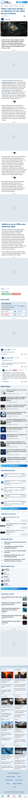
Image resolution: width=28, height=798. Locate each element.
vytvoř (12, 307)
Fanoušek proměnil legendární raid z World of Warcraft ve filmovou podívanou (11, 610)
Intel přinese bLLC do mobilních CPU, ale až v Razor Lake (17, 435)
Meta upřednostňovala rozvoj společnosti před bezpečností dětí (6, 715)
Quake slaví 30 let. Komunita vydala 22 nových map (11, 622)
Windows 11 (8, 90)
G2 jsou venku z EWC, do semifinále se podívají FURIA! (6, 691)
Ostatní (11, 6)
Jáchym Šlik (7, 19)
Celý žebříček (14, 588)
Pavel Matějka (7, 357)
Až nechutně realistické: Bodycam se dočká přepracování (20, 707)
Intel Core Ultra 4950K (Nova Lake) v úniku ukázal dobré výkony (17, 413)
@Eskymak (5, 360)
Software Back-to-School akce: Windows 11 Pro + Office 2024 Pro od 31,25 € (20, 762)
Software (16, 6)
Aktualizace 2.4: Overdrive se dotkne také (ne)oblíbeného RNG (11, 603)
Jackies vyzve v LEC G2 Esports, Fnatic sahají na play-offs (6, 734)
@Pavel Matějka (7, 372)
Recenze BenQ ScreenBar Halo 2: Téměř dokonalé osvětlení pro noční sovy (17, 443)
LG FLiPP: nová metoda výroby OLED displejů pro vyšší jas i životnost (17, 405)
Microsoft (22, 6)
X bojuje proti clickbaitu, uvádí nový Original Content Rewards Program (16, 458)
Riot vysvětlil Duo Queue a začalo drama (12, 597)
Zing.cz (3, 612)
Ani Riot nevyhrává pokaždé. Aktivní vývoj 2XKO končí (21, 685)
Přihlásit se (24, 2)
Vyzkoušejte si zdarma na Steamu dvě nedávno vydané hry (7, 767)
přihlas (22, 305)
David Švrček (9, 446)
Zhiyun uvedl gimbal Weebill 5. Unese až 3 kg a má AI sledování (21, 757)
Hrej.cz (3, 618)
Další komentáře (14, 508)
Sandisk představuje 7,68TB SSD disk (7, 710)
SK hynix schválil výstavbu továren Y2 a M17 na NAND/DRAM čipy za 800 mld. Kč (17, 421)
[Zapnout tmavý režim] (20, 2)
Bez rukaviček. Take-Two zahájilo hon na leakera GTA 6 (20, 690)
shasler (6, 370)
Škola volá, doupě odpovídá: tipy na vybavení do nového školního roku (21, 767)
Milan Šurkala (10, 393)
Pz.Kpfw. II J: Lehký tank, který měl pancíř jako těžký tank (20, 741)
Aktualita (6, 6)
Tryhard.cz (4, 598)
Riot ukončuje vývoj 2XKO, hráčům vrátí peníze (6, 739)
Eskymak (6, 349)
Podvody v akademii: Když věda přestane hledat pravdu (7, 706)
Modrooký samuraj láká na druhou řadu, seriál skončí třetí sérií (12, 616)
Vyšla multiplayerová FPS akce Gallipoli (20, 715)
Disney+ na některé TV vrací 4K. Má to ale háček (16, 390)
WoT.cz (3, 605)
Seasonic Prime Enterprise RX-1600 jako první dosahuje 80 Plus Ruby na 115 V (17, 451)
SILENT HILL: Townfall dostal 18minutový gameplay (21, 711)
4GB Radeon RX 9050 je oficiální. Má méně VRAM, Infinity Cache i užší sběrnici (17, 399)
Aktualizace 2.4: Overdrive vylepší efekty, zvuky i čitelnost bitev (20, 736)
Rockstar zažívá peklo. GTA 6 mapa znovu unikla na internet (7, 686)
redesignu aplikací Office (7, 82)
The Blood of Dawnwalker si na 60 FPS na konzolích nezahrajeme (7, 681)
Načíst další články (14, 465)
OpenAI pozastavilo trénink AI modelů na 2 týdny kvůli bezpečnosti (17, 428)
